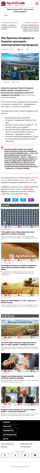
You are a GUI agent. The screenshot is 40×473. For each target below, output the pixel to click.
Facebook (25, 189)
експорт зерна (24, 180)
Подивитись (8, 430)
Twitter (31, 189)
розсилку (23, 191)
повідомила (31, 95)
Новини (6, 422)
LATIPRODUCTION (26, 444)
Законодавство (10, 435)
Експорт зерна (28, 9)
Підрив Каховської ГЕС (14, 9)
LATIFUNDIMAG (25, 447)
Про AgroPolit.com (7, 444)
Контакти (4, 447)
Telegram (4, 191)
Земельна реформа (20, 12)
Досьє (5, 439)
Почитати (7, 426)
